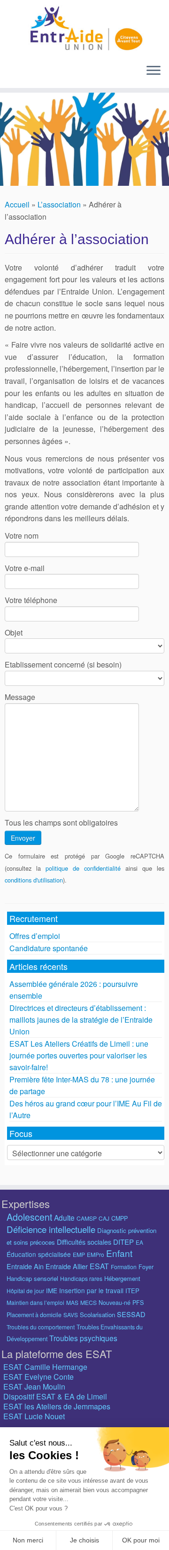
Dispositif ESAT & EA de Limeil (55, 1396)
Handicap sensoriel (32, 1278)
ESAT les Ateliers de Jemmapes (56, 1406)
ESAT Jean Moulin (34, 1386)
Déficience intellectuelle (51, 1229)
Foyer (146, 1267)
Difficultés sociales (84, 1242)
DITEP (123, 1242)
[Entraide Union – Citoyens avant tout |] (84, 28)
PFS (138, 1302)
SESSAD (131, 1314)
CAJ (104, 1218)
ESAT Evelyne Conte (38, 1376)
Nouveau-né (115, 1302)
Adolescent (29, 1217)
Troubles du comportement (41, 1327)
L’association (59, 204)
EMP (79, 1254)
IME (51, 1290)
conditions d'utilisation (34, 879)
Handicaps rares (81, 1278)
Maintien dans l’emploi (35, 1302)
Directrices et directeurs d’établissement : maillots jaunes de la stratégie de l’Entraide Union (81, 1019)
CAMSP (87, 1218)
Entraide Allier (67, 1266)
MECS (88, 1302)
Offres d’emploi (34, 935)
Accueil (17, 204)
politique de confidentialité (83, 868)
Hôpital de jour (25, 1291)
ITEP (132, 1290)
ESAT (99, 1266)
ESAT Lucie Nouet (34, 1416)
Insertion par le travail (91, 1290)
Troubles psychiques (83, 1338)
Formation (124, 1267)
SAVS (70, 1315)
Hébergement (122, 1278)
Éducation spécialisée (39, 1254)
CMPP (119, 1218)
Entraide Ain (25, 1266)
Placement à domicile (34, 1315)
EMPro (95, 1254)
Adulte (64, 1217)
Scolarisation (97, 1314)
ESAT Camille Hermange (45, 1366)
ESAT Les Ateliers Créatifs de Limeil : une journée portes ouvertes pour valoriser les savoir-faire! (78, 1055)
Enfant (119, 1253)
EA (139, 1242)
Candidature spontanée (48, 948)
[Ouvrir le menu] (153, 71)
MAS (72, 1302)
